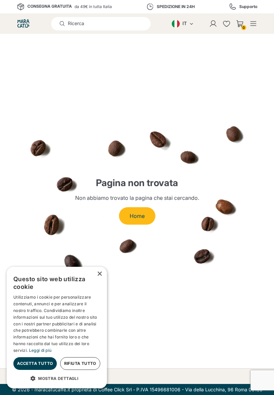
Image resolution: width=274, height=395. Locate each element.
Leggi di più (40, 350)
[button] (56, 378)
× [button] (99, 273)
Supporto (248, 6)
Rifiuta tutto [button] (80, 363)
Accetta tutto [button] (35, 363)
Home (137, 216)
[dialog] (57, 327)
